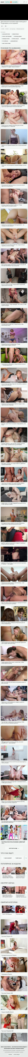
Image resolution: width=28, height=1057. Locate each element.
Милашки (23, 38)
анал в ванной (7, 858)
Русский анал (5, 41)
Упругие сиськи (15, 38)
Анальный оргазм (6, 34)
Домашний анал (14, 41)
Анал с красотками (6, 43)
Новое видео (17, 1054)
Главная (10, 1054)
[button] (25, 858)
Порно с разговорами (6, 36)
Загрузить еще (13, 848)
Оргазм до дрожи (17, 36)
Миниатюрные (15, 34)
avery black (19, 858)
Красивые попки (6, 38)
